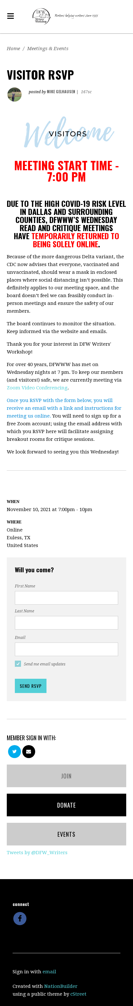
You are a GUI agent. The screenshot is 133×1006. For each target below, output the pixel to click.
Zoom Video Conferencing (37, 388)
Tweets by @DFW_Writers (37, 852)
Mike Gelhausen (61, 91)
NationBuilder (60, 986)
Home (13, 48)
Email (20, 637)
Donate (66, 805)
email (49, 972)
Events (66, 834)
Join (66, 776)
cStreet (78, 994)
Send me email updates (45, 664)
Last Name (24, 611)
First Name (25, 586)
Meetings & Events (47, 48)
